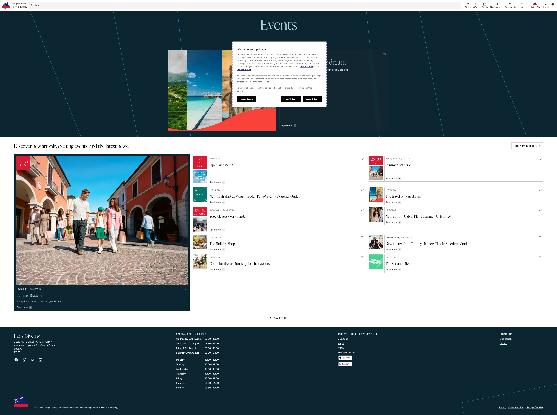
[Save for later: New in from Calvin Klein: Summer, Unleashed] (540, 210)
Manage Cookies (534, 407)
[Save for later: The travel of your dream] (540, 190)
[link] (19, 5)
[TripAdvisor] (32, 360)
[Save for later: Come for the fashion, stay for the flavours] (362, 257)
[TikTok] (40, 360)
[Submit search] (31, 5)
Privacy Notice (244, 69)
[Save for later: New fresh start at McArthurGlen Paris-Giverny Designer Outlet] (362, 190)
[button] (384, 54)
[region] (279, 74)
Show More (278, 318)
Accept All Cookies (312, 99)
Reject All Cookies (290, 99)
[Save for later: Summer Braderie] (186, 289)
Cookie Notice (515, 407)
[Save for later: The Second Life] (540, 257)
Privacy (502, 407)
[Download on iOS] (345, 357)
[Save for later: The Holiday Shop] (362, 237)
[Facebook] (16, 360)
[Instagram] (24, 360)
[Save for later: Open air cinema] (362, 159)
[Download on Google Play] (345, 364)
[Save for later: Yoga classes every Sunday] (362, 210)
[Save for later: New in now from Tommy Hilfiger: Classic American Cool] (540, 237)
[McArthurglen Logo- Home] (6, 5)
